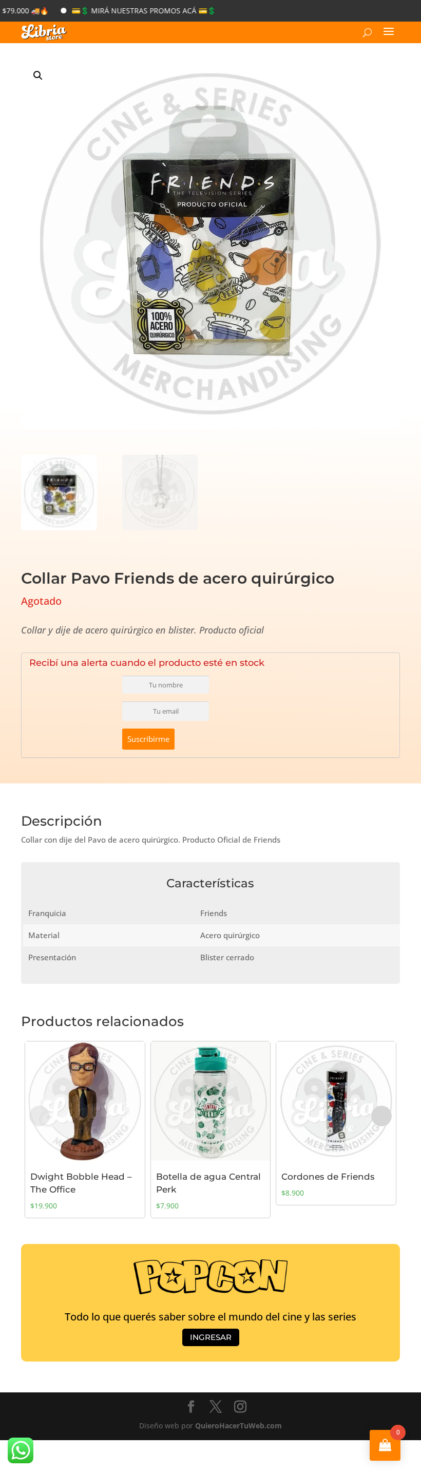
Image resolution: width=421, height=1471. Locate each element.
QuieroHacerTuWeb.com (238, 1425)
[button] (38, 75)
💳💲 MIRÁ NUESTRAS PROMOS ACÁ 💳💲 (122, 10)
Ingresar (211, 1337)
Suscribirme (148, 739)
